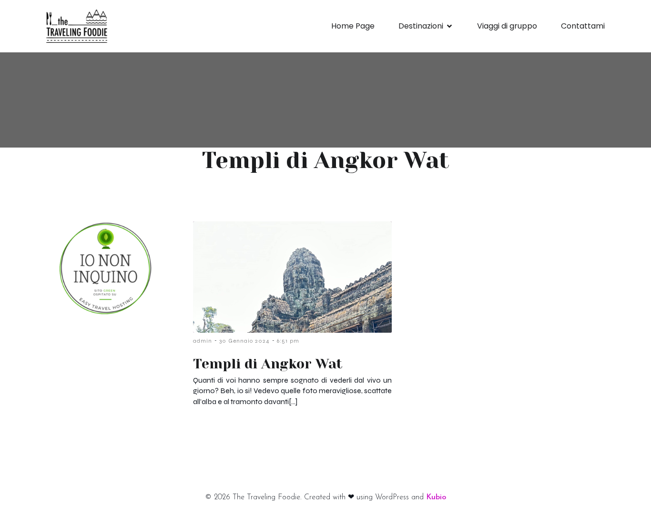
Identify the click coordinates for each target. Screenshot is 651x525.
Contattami (583, 25)
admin (202, 340)
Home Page (353, 25)
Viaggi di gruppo (507, 25)
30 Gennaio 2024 (244, 340)
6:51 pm (288, 340)
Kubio (436, 497)
